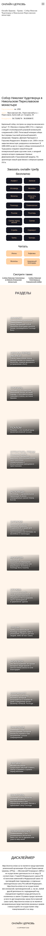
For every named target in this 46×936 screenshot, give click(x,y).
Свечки (32, 221)
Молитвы (14, 261)
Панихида (14, 205)
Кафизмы (32, 253)
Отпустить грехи (32, 197)
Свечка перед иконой (14, 221)
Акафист (14, 181)
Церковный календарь (31, 262)
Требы (14, 238)
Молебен (32, 188)
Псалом (14, 213)
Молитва (14, 196)
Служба (14, 230)
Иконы (14, 253)
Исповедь (14, 188)
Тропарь (32, 238)
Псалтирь (32, 213)
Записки (32, 181)
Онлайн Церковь (14, 4)
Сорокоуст (32, 230)
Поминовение (31, 205)
